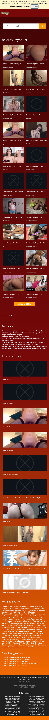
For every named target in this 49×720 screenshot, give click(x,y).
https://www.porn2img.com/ (36, 710)
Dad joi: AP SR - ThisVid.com (12, 217)
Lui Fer (15, 616)
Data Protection (38, 677)
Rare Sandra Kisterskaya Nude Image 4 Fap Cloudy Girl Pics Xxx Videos (23, 625)
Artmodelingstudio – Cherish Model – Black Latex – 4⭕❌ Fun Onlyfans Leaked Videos (24, 628)
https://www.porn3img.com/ (36, 711)
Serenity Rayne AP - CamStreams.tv (15, 268)
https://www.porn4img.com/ (36, 713)
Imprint (18, 677)
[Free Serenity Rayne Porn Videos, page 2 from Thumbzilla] (36, 60)
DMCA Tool (26, 679)
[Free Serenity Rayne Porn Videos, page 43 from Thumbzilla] (13, 111)
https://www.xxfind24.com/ (12, 713)
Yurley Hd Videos (8, 620)
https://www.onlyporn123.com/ (36, 707)
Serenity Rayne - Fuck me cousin (14, 192)
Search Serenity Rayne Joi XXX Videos (17, 660)
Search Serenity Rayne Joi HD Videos (16, 662)
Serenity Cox (7, 379)
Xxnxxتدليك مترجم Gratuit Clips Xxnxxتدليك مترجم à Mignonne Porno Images (22, 621)
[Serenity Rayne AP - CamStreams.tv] (13, 265)
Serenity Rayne (8, 427)
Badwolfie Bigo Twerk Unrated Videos (15, 606)
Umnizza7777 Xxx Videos (21, 643)
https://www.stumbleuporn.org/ (36, 714)
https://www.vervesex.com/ (12, 707)
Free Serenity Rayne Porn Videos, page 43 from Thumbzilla (23, 115)
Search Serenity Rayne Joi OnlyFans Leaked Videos (21, 664)
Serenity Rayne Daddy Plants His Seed (16, 592)
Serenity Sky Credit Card (11, 474)
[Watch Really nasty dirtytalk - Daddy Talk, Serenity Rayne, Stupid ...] (13, 60)
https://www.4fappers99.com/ (12, 698)
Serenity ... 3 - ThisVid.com (12, 89)
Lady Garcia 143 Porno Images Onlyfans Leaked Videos (22, 640)
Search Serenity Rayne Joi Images (15, 665)
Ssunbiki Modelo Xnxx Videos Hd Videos (21, 647)
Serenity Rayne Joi (9, 450)
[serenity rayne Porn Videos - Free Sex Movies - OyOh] (13, 163)
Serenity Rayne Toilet (10, 545)
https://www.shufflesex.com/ (12, 705)
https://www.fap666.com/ (12, 702)
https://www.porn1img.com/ (36, 708)
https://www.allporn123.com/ (36, 705)
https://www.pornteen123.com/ (36, 704)
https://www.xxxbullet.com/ (12, 708)
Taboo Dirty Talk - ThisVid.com (36, 140)
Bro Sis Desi (31, 629)
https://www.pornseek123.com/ (36, 701)
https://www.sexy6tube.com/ (36, 698)
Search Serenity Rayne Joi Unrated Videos (18, 658)
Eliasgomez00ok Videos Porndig (13, 614)
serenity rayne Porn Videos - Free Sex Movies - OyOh (20, 166)
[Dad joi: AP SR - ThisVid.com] (13, 214)
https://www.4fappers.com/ (12, 696)
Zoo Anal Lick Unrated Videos (24, 645)
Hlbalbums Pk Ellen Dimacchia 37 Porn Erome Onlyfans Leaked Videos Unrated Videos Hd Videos (23, 634)
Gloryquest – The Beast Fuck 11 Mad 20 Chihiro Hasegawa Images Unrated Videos (21, 638)
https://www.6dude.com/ (12, 701)
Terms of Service (27, 677)
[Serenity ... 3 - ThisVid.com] (13, 86)
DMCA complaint (40, 348)
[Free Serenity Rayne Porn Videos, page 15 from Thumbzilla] (36, 214)
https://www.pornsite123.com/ (12, 704)
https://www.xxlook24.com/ (12, 714)
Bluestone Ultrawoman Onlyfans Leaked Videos (29, 618)
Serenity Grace (8, 403)
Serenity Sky (7, 521)
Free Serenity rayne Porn (34, 115)
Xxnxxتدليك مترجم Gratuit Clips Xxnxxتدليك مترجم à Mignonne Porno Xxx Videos (24, 623)
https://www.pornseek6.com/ (36, 702)
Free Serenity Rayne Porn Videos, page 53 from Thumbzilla (23, 294)
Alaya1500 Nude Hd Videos (25, 612)
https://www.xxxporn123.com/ (13, 711)
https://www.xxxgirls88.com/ (36, 696)
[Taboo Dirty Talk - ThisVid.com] (36, 137)
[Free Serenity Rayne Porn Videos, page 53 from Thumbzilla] (13, 291)
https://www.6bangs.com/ (12, 699)
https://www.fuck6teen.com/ (36, 699)
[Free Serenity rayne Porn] (36, 111)
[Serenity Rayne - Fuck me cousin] (13, 188)
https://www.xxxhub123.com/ (12, 710)
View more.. (24, 304)
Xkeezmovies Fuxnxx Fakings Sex (33, 610)
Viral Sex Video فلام (8, 612)
